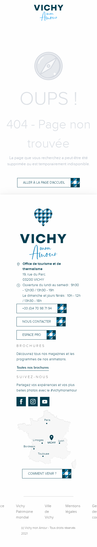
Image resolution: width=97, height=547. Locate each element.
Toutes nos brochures (33, 368)
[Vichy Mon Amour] (48, 13)
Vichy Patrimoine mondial (24, 512)
